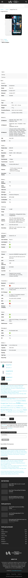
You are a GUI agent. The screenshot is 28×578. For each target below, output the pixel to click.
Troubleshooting (4, 455)
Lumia (16, 405)
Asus (13, 398)
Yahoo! (22, 452)
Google (10, 362)
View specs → (9, 367)
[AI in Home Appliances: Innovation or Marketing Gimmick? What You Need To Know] (4, 498)
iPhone (4, 405)
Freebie (14, 400)
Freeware (19, 400)
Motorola (9, 407)
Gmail (6, 472)
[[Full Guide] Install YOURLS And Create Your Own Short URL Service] (4, 521)
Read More (10, 428)
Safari (11, 452)
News (22, 451)
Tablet (25, 410)
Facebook (11, 400)
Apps (10, 398)
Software (18, 410)
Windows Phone (16, 411)
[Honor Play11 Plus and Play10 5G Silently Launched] (4, 492)
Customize (3, 400)
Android (3, 398)
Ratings (3, 74)
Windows (10, 411)
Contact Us (19, 574)
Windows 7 (17, 454)
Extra (6, 450)
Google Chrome (18, 450)
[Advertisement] (14, 5)
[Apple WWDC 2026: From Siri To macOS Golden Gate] (4, 485)
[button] (2, 2)
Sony (21, 410)
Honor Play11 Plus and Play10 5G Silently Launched (12, 386)
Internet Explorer (10, 451)
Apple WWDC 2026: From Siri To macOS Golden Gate (12, 385)
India (18, 403)
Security (14, 452)
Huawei (14, 403)
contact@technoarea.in (16, 570)
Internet (22, 403)
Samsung (9, 410)
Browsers (3, 450)
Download (8, 400)
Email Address (4, 434)
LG (14, 405)
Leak (8, 405)
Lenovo (11, 405)
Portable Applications (5, 452)
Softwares (18, 452)
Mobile (6, 40)
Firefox (8, 450)
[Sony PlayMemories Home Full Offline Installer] (4, 508)
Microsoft (3, 407)
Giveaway (12, 450)
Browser (21, 398)
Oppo (25, 407)
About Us (8, 574)
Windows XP (6, 454)
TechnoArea (4, 425)
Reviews (3, 77)
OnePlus (22, 407)
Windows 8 (22, 454)
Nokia (18, 407)
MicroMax (20, 405)
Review (3, 410)
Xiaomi (21, 411)
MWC (12, 407)
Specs (3, 71)
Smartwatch (14, 410)
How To (7, 403)
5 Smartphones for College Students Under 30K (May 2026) (13, 393)
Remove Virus (3, 451)
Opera (25, 451)
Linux (15, 451)
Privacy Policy (13, 574)
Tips (2, 411)
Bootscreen (11, 471)
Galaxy (24, 400)
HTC (11, 403)
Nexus (15, 407)
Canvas (24, 398)
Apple (7, 398)
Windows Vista (12, 454)
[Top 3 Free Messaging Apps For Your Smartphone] (4, 515)
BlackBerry (17, 398)
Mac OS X (19, 451)
